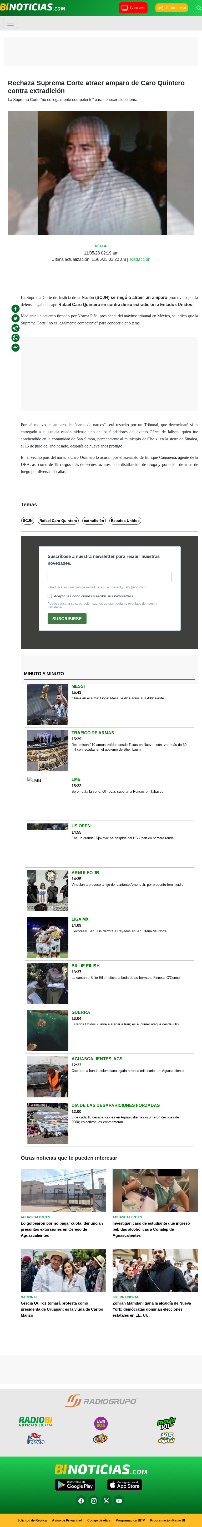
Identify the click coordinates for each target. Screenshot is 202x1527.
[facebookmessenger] (15, 347)
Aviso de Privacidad (67, 1520)
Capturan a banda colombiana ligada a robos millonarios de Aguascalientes (128, 1071)
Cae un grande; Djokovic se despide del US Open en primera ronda (123, 838)
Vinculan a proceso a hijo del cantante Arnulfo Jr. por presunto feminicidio (127, 885)
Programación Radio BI (167, 1520)
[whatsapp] (15, 338)
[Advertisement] (101, 52)
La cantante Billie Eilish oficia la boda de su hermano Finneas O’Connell (126, 978)
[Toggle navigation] (10, 23)
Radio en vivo (176, 8)
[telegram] (15, 328)
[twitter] (15, 318)
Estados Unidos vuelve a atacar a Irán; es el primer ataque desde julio (125, 1024)
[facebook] (15, 308)
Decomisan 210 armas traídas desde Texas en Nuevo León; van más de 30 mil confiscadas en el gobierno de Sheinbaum (129, 747)
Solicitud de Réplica (32, 1520)
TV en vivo (137, 8)
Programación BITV (130, 1520)
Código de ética (98, 1520)
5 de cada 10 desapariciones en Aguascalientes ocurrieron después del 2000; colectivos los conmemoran (126, 1119)
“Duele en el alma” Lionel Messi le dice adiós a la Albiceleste (118, 698)
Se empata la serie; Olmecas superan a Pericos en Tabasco (117, 791)
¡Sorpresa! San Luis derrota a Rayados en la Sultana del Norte (119, 931)
